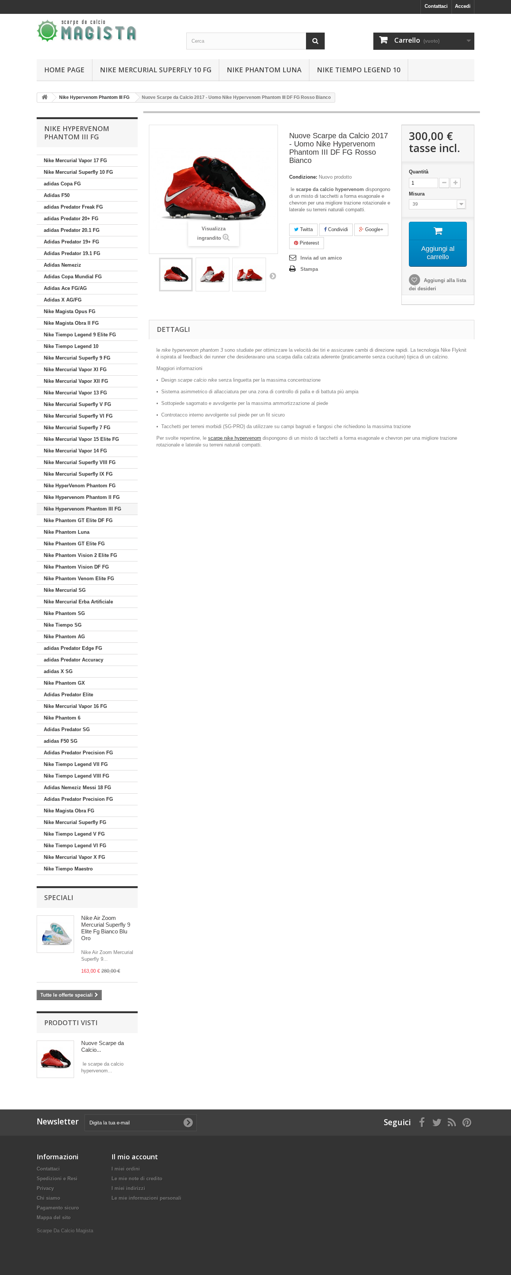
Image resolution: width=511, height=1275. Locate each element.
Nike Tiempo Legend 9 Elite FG (80, 334)
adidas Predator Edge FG (73, 648)
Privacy (45, 1188)
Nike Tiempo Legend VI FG (75, 845)
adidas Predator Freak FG (73, 207)
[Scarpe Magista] (106, 30)
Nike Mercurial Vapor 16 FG (75, 706)
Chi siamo (48, 1198)
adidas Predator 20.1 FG (72, 230)
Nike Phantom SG (64, 613)
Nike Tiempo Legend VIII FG (76, 776)
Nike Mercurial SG (65, 590)
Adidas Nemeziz (62, 265)
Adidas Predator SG (67, 729)
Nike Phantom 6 (62, 718)
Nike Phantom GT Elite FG (74, 543)
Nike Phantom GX (64, 683)
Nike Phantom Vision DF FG (76, 567)
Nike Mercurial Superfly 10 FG (155, 69)
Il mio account (134, 1156)
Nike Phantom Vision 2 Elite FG (80, 555)
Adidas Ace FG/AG (65, 288)
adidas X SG (58, 671)
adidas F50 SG (60, 741)
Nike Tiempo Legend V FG (74, 834)
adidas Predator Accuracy (73, 660)
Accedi (463, 6)
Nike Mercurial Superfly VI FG (78, 416)
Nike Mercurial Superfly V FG (77, 404)
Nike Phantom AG (64, 636)
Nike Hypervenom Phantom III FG (82, 509)
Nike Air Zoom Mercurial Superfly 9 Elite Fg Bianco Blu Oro (105, 928)
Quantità (418, 172)
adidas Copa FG (62, 184)
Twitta (306, 229)
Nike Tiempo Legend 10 (358, 69)
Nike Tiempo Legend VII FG (76, 764)
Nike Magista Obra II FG (71, 323)
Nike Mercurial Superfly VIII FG (80, 462)
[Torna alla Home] (44, 97)
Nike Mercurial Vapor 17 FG (75, 160)
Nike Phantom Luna (264, 69)
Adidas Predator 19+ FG (71, 242)
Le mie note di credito (136, 1178)
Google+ (373, 229)
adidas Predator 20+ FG (71, 218)
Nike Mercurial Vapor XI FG (75, 369)
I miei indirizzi (128, 1188)
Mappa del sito (54, 1217)
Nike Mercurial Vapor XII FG (76, 381)
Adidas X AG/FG (63, 300)
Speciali (58, 897)
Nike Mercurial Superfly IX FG (78, 474)
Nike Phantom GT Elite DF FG (78, 520)
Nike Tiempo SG (63, 625)
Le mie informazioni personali (146, 1198)
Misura (417, 194)
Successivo (272, 275)
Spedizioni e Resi (57, 1178)
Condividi (337, 229)
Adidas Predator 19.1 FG (72, 253)
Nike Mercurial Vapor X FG (74, 857)
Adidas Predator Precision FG (78, 752)
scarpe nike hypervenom (234, 438)
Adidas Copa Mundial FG (73, 276)
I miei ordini (125, 1169)
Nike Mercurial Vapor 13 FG (75, 393)
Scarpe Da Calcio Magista (65, 1230)
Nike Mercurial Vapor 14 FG (75, 451)
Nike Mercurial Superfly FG (75, 822)
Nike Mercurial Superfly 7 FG (77, 427)
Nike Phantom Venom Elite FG (79, 578)
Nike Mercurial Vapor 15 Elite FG (81, 439)
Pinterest (308, 243)
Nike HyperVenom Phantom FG (80, 485)
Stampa (309, 269)
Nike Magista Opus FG (69, 311)
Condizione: (303, 177)
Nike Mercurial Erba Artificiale (78, 602)
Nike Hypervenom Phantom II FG (82, 497)
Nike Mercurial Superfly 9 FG (77, 358)
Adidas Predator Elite (68, 694)
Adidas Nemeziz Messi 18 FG (77, 787)
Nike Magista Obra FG (69, 811)
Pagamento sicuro (58, 1208)
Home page (64, 69)
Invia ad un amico (321, 258)
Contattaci (436, 6)
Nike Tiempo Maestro (68, 869)
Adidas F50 (57, 195)
